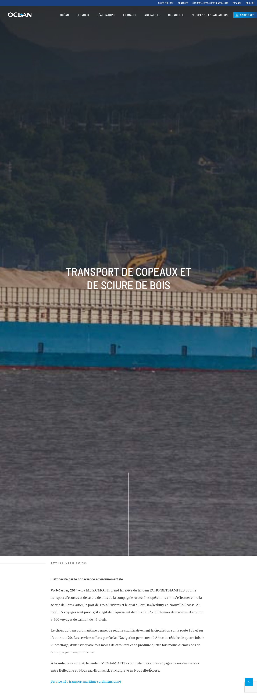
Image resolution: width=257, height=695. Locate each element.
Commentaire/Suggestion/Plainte (210, 3)
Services (83, 14)
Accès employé (166, 3)
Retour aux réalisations (69, 563)
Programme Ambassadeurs (210, 14)
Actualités (152, 14)
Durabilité (176, 14)
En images (130, 14)
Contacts (183, 3)
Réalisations (106, 14)
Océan (64, 14)
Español (237, 3)
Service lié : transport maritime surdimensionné (86, 681)
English (250, 3)
